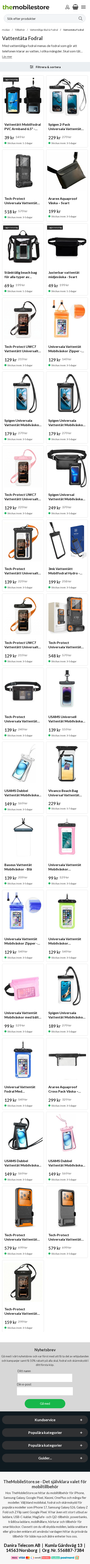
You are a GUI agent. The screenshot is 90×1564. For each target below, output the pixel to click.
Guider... (45, 1458)
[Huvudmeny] (83, 7)
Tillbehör (20, 29)
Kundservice (45, 1420)
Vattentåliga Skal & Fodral (44, 29)
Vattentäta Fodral (73, 29)
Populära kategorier (45, 1433)
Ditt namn (24, 1371)
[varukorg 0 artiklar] (75, 7)
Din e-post (24, 1384)
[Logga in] (67, 7)
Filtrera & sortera (48, 67)
